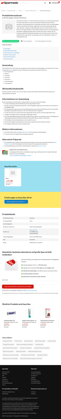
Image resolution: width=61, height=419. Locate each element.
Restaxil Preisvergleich (8, 351)
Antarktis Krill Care (7, 341)
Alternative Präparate (9, 56)
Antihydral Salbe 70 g (9, 320)
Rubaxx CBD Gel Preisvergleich (10, 348)
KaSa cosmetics (33, 230)
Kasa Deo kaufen (8, 58)
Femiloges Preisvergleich (25, 348)
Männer (26, 132)
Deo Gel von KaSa (41, 146)
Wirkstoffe (33, 379)
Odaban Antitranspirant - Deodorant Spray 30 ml (29, 320)
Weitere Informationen (10, 54)
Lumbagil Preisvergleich (8, 344)
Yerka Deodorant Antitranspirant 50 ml (47, 320)
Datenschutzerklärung (31, 290)
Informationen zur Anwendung (11, 52)
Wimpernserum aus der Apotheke (11, 355)
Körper (10, 70)
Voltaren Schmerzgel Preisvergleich (25, 344)
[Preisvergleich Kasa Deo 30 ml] (13, 172)
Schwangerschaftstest (42, 355)
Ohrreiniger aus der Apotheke (28, 355)
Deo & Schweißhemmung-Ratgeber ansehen (20, 155)
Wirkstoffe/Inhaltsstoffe (10, 50)
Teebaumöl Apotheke (21, 351)
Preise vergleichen (27, 41)
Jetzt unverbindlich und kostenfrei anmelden (17, 286)
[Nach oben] (57, 415)
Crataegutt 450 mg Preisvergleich (41, 348)
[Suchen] (45, 3)
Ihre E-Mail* (5, 280)
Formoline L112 (18, 341)
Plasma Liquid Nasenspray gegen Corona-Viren (31, 358)
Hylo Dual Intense (28, 341)
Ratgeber (33, 377)
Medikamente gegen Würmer (35, 351)
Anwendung (7, 48)
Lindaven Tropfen (52, 341)
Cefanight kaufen (39, 344)
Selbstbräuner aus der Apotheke (10, 358)
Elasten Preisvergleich (40, 341)
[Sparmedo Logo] (9, 2)
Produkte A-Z (34, 375)
